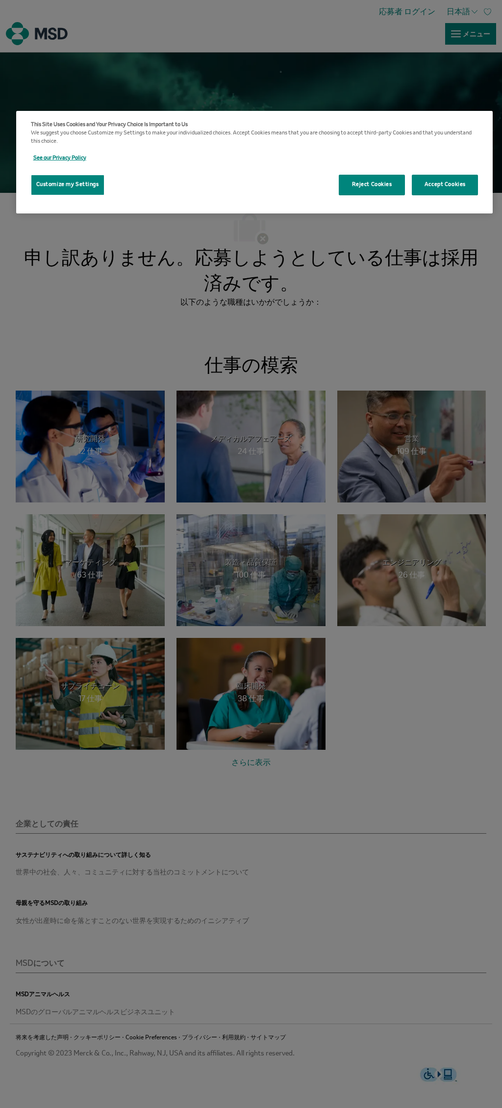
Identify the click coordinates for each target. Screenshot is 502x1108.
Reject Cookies (372, 184)
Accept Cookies (445, 184)
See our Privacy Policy (59, 158)
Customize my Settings (67, 184)
